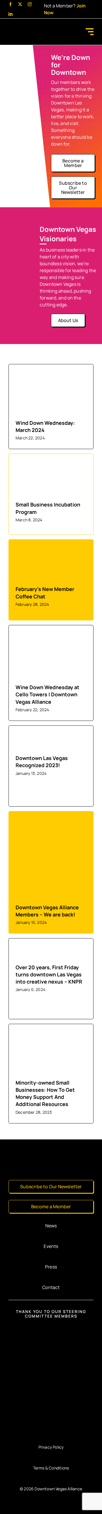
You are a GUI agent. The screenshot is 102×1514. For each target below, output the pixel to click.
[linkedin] (10, 14)
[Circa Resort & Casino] (51, 1394)
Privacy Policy (51, 1447)
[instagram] (30, 4)
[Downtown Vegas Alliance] (29, 27)
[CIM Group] (51, 1330)
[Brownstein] (51, 1426)
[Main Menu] (89, 31)
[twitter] (20, 4)
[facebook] (10, 4)
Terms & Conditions (51, 1468)
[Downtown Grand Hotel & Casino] (51, 1361)
